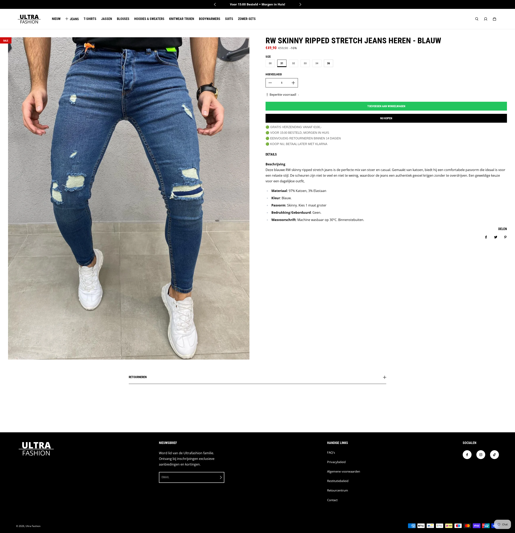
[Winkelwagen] (494, 19)
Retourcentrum (337, 490)
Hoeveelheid (274, 74)
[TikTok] (494, 454)
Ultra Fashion (33, 526)
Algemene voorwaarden (343, 471)
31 (281, 63)
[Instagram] (480, 454)
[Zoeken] (476, 19)
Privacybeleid (336, 462)
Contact (332, 500)
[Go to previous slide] (215, 4)
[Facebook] (467, 454)
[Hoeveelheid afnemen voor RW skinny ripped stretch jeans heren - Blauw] (270, 82)
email (165, 477)
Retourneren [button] (138, 377)
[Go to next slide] (300, 4)
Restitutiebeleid (337, 481)
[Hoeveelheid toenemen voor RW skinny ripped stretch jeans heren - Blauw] (293, 82)
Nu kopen (386, 118)
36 (328, 63)
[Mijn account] (485, 19)
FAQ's (331, 452)
